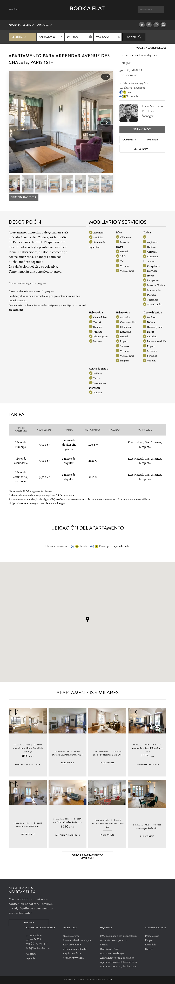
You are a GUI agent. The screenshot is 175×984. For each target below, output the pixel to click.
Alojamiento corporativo (113, 940)
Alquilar (14, 25)
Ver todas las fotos (23, 197)
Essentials (150, 944)
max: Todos (103, 36)
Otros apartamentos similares (87, 856)
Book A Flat (87, 11)
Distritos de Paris (109, 949)
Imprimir (152, 139)
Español (13, 9)
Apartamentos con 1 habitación (117, 957)
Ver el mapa (141, 149)
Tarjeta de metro (121, 546)
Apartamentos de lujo (112, 953)
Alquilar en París (72, 953)
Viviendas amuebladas (75, 949)
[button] (106, 122)
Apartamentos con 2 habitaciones (118, 962)
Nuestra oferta (71, 936)
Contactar (43, 25)
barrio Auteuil (32, 242)
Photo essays (152, 936)
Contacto (31, 954)
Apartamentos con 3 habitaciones (118, 966)
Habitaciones (47, 36)
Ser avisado (142, 129)
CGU (109, 979)
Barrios (104, 944)
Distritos (72, 36)
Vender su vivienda (73, 957)
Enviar (131, 36)
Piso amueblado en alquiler (77, 940)
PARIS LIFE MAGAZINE (155, 927)
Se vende (28, 25)
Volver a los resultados (151, 48)
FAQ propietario (72, 944)
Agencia (30, 958)
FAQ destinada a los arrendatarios (118, 936)
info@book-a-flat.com (38, 948)
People (148, 940)
